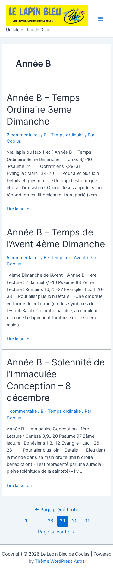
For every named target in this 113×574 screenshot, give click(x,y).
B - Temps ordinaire (64, 135)
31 (86, 521)
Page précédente (56, 509)
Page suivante (56, 532)
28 (50, 521)
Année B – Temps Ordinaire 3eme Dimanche (43, 109)
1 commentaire (22, 411)
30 (75, 521)
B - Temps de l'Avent (65, 257)
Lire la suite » (20, 209)
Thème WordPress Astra (60, 561)
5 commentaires (23, 257)
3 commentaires (23, 135)
